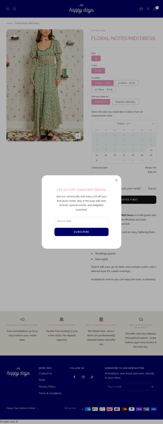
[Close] (116, 180)
